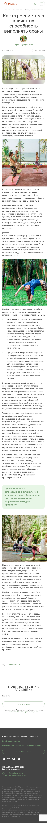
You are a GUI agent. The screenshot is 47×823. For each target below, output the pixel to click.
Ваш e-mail (6, 696)
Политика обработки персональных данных (22, 745)
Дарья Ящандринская (23, 45)
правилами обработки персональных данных (23, 712)
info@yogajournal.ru (11, 741)
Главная (7, 10)
